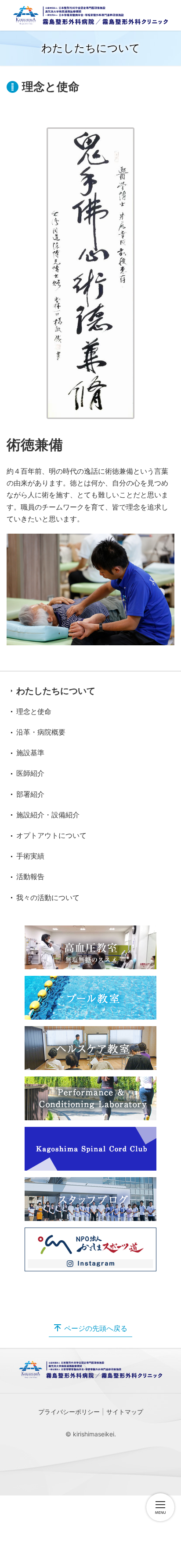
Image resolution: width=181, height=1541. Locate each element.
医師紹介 (30, 773)
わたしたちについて (55, 691)
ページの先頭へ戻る (95, 1328)
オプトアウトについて (51, 835)
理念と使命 (33, 711)
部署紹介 (30, 794)
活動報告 (30, 876)
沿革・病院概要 (40, 732)
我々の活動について (48, 897)
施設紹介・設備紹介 (48, 814)
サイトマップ (124, 1411)
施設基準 (30, 752)
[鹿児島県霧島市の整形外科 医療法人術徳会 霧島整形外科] (90, 15)
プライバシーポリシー (69, 1411)
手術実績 (30, 855)
